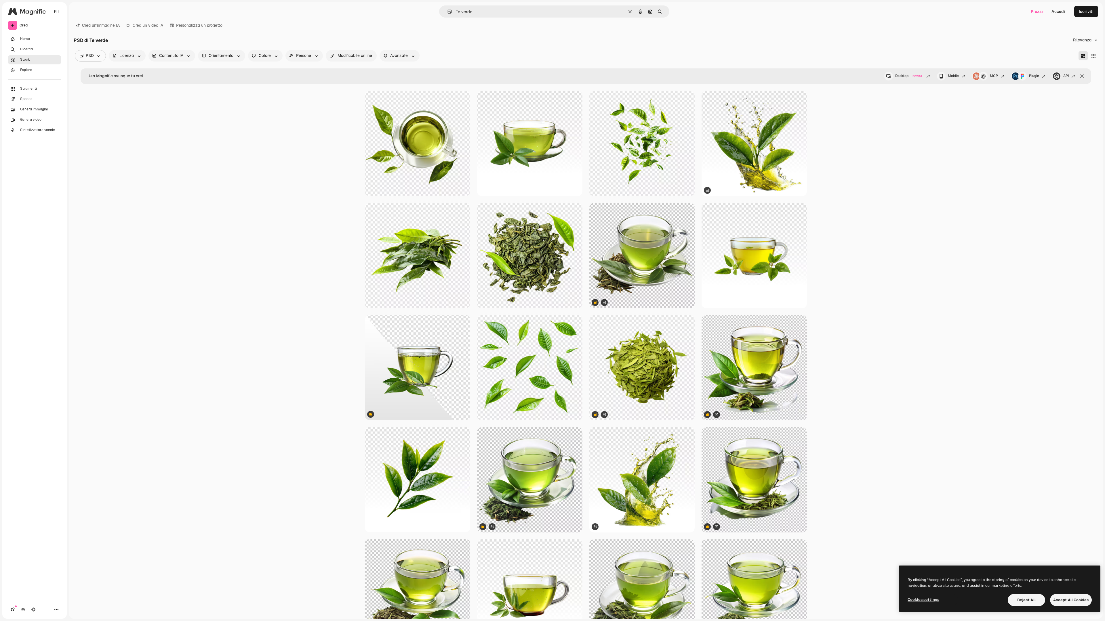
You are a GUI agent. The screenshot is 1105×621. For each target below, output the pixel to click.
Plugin (1034, 76)
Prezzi (1037, 11)
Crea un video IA (148, 25)
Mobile (953, 76)
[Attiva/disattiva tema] (33, 609)
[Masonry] (1083, 55)
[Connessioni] (12, 609)
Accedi (1058, 11)
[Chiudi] (1082, 76)
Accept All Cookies (1071, 599)
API (1066, 76)
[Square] (1093, 55)
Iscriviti (1086, 11)
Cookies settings (923, 599)
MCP (994, 76)
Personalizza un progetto (199, 25)
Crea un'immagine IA (101, 25)
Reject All (1026, 599)
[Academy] (23, 609)
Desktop (908, 76)
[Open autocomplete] (447, 11)
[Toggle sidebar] (56, 11)
